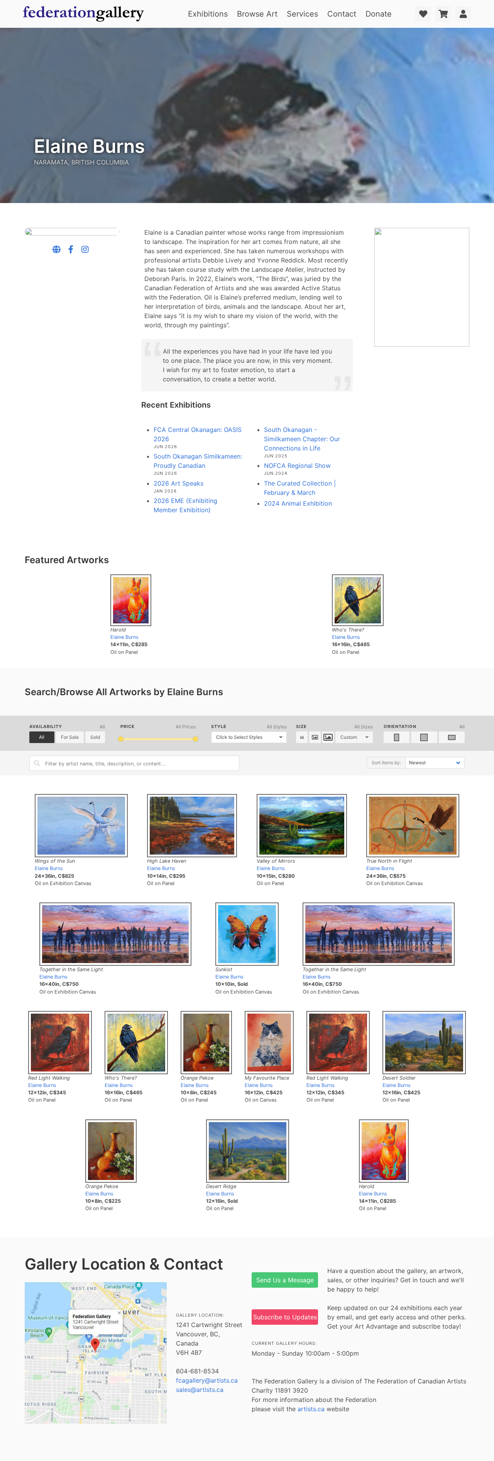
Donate (378, 14)
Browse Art (257, 14)
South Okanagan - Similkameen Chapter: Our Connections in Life (302, 439)
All (41, 737)
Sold (95, 737)
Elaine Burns (124, 637)
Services (302, 14)
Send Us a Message (285, 1280)
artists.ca (311, 1409)
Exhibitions (208, 14)
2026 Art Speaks (178, 483)
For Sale (70, 737)
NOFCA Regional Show (297, 465)
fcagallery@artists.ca (207, 1380)
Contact (341, 14)
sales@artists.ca (199, 1389)
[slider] (121, 739)
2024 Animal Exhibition (298, 503)
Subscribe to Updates (285, 1317)
